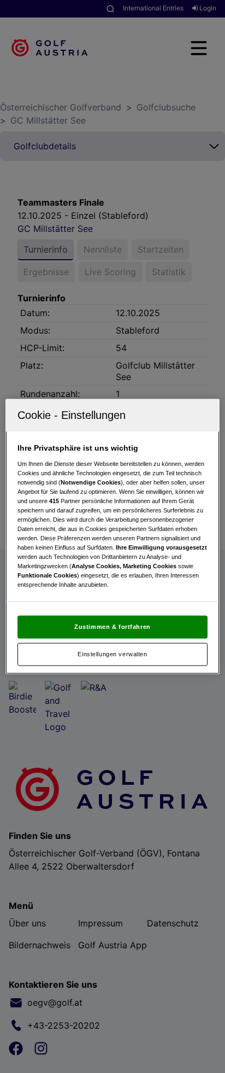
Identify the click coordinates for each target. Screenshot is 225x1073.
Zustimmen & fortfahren (112, 626)
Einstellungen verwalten (112, 654)
